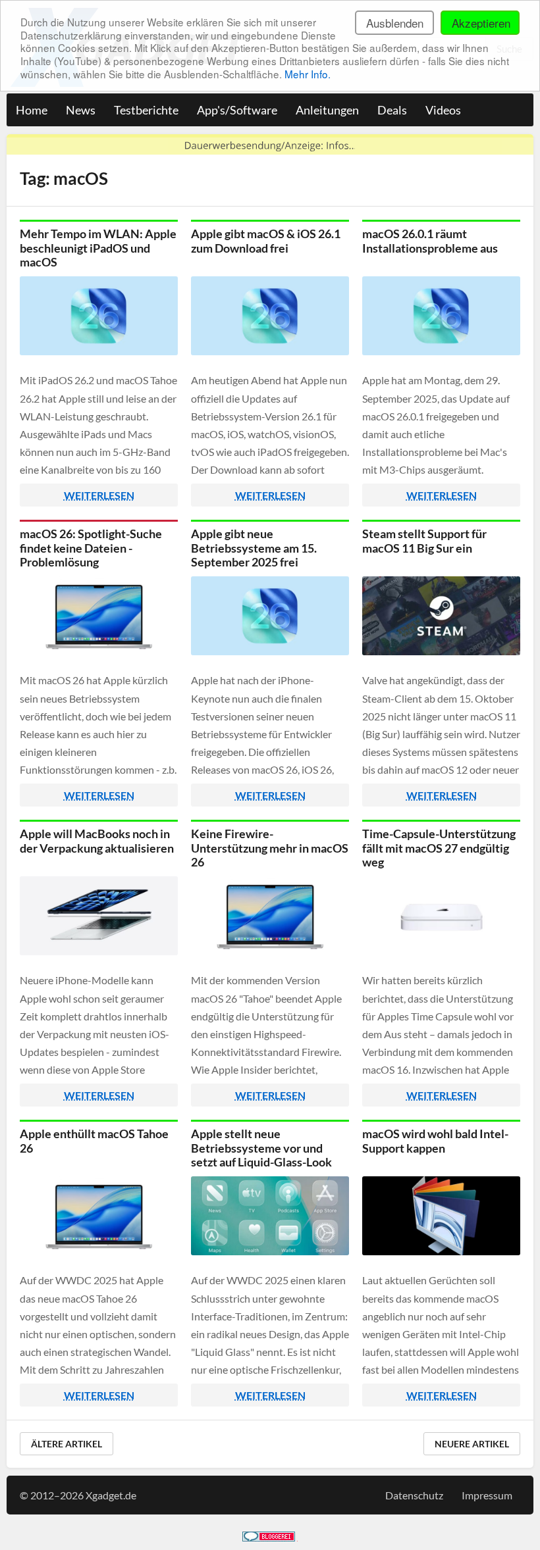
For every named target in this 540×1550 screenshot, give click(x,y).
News (80, 110)
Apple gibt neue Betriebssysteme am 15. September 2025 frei (254, 547)
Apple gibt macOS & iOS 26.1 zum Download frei (265, 240)
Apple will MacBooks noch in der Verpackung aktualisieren (97, 840)
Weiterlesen (99, 495)
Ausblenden (394, 22)
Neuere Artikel (472, 1443)
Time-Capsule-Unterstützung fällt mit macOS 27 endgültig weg (439, 847)
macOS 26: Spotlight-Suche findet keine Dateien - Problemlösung (91, 547)
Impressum (487, 1495)
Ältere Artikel (66, 1443)
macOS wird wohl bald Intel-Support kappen (435, 1140)
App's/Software (237, 110)
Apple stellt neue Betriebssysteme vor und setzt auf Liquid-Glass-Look (261, 1147)
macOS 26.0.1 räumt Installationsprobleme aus (430, 240)
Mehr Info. (307, 73)
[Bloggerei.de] (268, 1537)
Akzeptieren (481, 22)
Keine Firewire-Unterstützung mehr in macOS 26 (269, 847)
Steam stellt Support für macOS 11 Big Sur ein (424, 540)
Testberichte (146, 110)
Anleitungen (327, 110)
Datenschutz (414, 1495)
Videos (443, 110)
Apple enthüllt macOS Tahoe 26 (94, 1140)
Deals (392, 110)
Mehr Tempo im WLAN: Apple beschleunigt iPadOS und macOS (98, 247)
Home (31, 110)
